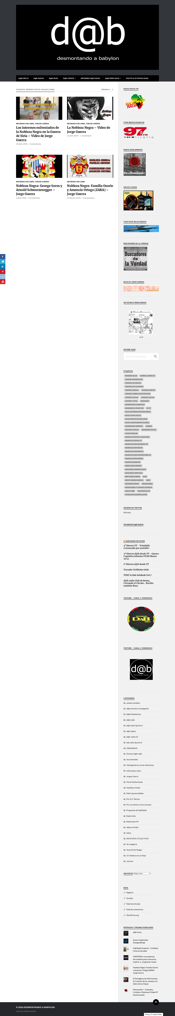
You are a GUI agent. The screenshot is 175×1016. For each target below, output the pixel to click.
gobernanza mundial (134, 426)
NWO (148, 480)
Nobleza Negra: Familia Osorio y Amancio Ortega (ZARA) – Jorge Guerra (90, 190)
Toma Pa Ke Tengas (134, 850)
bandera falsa (131, 375)
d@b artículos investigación (137, 708)
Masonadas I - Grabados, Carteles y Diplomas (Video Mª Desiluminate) (145, 992)
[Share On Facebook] (2, 256)
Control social (131, 397)
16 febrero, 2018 (74, 198)
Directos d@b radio (134, 754)
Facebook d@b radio (133, 524)
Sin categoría (131, 844)
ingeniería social (149, 429)
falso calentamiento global (137, 422)
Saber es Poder (132, 827)
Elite (149, 408)
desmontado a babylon (135, 404)
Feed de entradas (133, 904)
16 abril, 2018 (72, 136)
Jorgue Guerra (42, 124)
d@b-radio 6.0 (132, 737)
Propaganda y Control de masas (138, 487)
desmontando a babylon (39, 1007)
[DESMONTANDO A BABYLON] (87, 68)
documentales (132, 759)
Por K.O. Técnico (133, 799)
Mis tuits (127, 512)
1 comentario (85, 136)
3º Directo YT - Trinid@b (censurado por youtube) (137, 546)
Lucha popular (131, 433)
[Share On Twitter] (2, 261)
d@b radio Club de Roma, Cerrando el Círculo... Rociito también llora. (138, 583)
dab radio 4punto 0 (134, 742)
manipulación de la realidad (137, 437)
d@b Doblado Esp (133, 714)
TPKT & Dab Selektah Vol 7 (137, 575)
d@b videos (131, 731)
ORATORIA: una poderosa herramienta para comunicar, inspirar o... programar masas (144, 959)
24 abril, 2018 (21, 144)
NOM (145, 476)
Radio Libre (130, 491)
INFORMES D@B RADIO (90, 78)
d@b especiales (112, 78)
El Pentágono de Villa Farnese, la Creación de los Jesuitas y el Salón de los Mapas (145, 981)
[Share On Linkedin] (2, 266)
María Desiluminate (133, 465)
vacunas (129, 861)
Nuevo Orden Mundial (134, 480)
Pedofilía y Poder (133, 788)
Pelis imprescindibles (135, 793)
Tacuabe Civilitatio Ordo (136, 569)
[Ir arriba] (156, 1002)
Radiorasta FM (132, 821)
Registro (129, 892)
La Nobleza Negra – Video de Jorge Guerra (88, 130)
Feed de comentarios (134, 909)
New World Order (132, 476)
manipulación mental (134, 451)
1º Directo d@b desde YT (136, 564)
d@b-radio (39, 78)
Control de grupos (133, 383)
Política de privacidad (137, 78)
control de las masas (134, 386)
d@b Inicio (24, 78)
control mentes (148, 390)
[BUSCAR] (155, 356)
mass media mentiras (133, 473)
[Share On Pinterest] (2, 271)
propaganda (147, 483)
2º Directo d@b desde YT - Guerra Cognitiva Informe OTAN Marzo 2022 (141, 556)
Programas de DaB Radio (136, 810)
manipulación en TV (133, 440)
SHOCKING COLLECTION (137, 838)
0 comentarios (35, 144)
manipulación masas (133, 447)
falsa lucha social (133, 415)
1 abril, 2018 (21, 198)
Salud (128, 833)
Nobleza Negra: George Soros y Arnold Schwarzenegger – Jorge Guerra (39, 190)
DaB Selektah (131, 748)
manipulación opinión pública (138, 455)
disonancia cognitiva (134, 408)
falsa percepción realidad (136, 419)
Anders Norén (29, 1011)
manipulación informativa (136, 444)
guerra (149, 426)
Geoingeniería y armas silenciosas (140, 765)
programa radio (132, 483)
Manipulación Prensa (134, 458)
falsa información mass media (138, 411)
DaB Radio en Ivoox (135, 541)
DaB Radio (145, 401)
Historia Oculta (132, 429)
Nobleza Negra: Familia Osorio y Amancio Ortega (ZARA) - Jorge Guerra (145, 970)
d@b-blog (53, 78)
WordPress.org (132, 915)
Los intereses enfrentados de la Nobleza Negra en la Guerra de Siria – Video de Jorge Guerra (38, 134)
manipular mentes (132, 462)
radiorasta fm (144, 491)
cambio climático (147, 375)
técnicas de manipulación (136, 494)
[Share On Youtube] (2, 281)
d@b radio (130, 720)
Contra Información (134, 379)
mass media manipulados (135, 469)
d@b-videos (68, 78)
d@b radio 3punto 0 (134, 725)
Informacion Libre (25, 124)
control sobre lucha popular (137, 393)
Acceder (129, 898)
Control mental (132, 390)
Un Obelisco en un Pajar (136, 855)
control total (131, 401)
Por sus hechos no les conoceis (138, 804)
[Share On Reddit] (2, 276)
